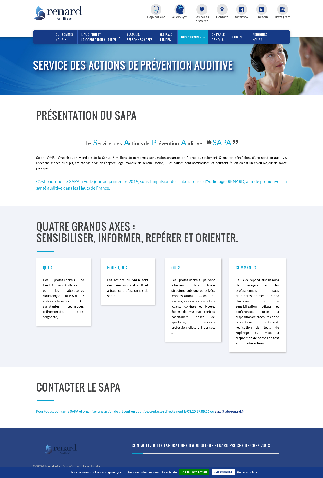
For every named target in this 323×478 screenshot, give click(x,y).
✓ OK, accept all (194, 472)
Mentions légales (88, 466)
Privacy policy (247, 472)
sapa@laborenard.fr (229, 411)
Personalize (223, 472)
